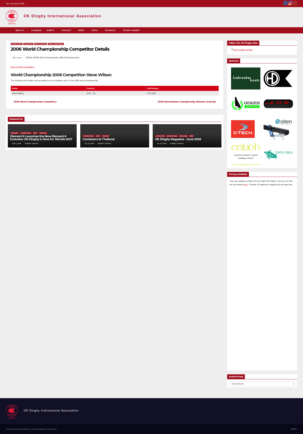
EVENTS (51, 30)
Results (20, 30)
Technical (43, 133)
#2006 (29, 57)
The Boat (66, 30)
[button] (291, 30)
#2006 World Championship (45, 57)
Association (160, 136)
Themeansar (52, 429)
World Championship (55, 44)
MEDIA (81, 30)
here (246, 184)
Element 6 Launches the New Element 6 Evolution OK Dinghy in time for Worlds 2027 (41, 137)
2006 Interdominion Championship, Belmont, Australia (187, 101)
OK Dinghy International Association (62, 15)
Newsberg (41, 429)
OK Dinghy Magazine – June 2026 (178, 139)
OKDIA (94, 30)
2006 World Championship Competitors (35, 101)
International (16, 44)
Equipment (14, 133)
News (35, 133)
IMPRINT (294, 429)
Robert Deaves (31, 143)
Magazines (183, 136)
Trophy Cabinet (131, 30)
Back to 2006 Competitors (22, 67)
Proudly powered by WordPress (18, 429)
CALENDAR (36, 30)
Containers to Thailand (98, 139)
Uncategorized (40, 44)
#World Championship (69, 57)
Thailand (105, 136)
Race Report (28, 44)
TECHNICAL (110, 30)
